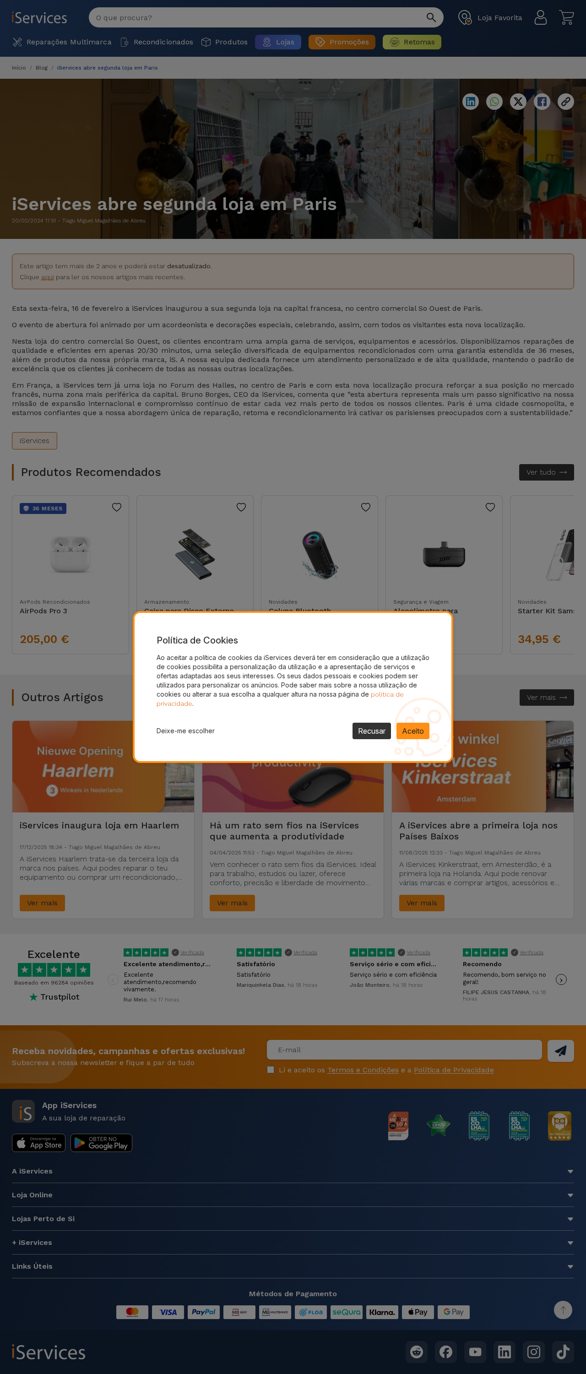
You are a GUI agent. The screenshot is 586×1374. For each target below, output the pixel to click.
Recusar (371, 731)
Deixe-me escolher (186, 731)
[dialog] (293, 687)
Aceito (413, 731)
